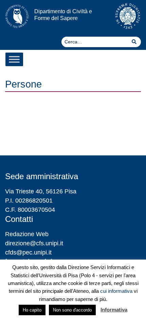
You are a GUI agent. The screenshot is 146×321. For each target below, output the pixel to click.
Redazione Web (27, 234)
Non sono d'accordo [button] (72, 310)
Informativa (114, 310)
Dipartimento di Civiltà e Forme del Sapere (63, 14)
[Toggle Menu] (14, 59)
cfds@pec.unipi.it (28, 252)
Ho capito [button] (32, 310)
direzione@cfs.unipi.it (34, 243)
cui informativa (116, 291)
